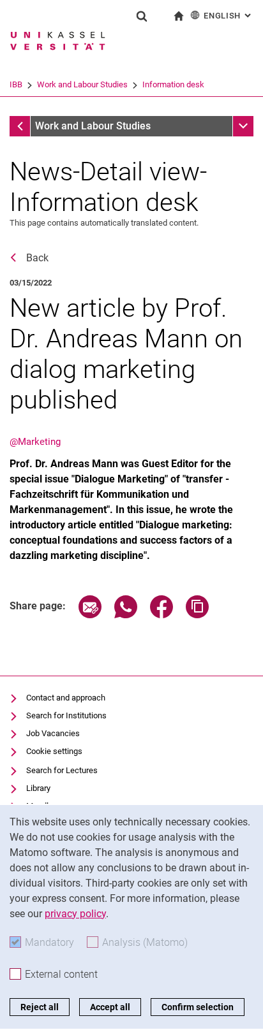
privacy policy (75, 914)
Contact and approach (65, 697)
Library (38, 788)
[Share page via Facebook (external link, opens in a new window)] (161, 615)
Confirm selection (198, 1007)
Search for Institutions (66, 715)
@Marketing (35, 441)
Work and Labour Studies (82, 84)
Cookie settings (54, 751)
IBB (16, 84)
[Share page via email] (90, 615)
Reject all (39, 1007)
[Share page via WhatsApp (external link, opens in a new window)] (125, 615)
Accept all (110, 1007)
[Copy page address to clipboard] (197, 615)
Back (37, 258)
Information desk (173, 84)
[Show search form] (141, 16)
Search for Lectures (62, 770)
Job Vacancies (53, 733)
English (228, 15)
